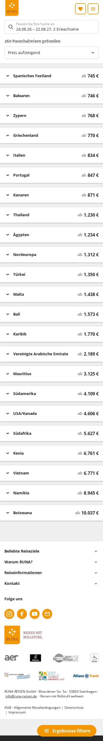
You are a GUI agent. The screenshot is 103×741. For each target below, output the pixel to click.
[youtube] (35, 614)
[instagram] (9, 614)
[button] (51, 76)
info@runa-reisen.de (21, 696)
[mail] (47, 614)
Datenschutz (74, 707)
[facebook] (22, 614)
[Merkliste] (80, 8)
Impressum (17, 712)
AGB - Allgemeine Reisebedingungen (32, 707)
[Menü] (93, 8)
